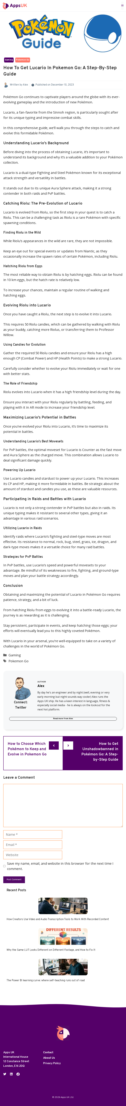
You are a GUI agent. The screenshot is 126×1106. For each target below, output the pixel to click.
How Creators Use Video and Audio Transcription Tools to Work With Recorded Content (58, 919)
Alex (25, 85)
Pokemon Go (22, 60)
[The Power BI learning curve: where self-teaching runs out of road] (63, 972)
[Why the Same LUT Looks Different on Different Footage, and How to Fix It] (63, 942)
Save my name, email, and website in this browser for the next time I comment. (60, 866)
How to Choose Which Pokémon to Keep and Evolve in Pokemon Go (27, 749)
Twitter (20, 708)
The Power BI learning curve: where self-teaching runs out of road (46, 980)
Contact (48, 1052)
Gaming (9, 60)
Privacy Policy (52, 1063)
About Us (49, 1058)
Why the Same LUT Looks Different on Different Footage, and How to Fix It (51, 950)
